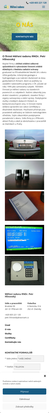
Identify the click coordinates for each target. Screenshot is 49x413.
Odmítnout (24, 399)
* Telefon (9, 366)
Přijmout (24, 391)
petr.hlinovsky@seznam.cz (17, 317)
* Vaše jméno (11, 358)
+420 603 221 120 (13, 314)
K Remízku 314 (34, 306)
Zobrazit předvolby (24, 406)
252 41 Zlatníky (34, 309)
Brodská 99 (10, 306)
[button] (45, 376)
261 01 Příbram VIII (13, 309)
